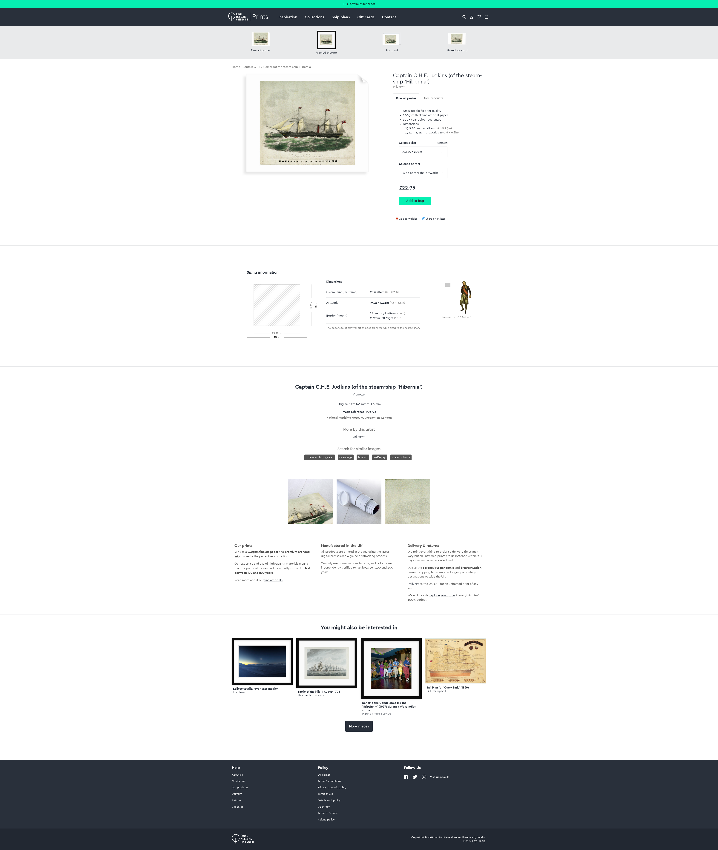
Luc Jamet (240, 692)
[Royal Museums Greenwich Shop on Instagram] (424, 778)
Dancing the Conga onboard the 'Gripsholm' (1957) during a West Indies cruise (389, 706)
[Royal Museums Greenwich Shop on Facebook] (406, 778)
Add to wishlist (408, 219)
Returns (236, 800)
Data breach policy (329, 800)
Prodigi (482, 841)
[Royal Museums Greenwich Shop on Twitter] (415, 778)
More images (359, 726)
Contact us (238, 781)
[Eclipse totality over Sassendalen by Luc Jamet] (262, 661)
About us (237, 775)
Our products (240, 787)
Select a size (423, 142)
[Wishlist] (478, 16)
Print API (468, 841)
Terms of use (325, 794)
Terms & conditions (329, 781)
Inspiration (288, 17)
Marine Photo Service (376, 713)
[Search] (464, 16)
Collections (314, 17)
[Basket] (486, 16)
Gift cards (366, 17)
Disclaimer (324, 775)
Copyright (324, 807)
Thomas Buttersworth (312, 695)
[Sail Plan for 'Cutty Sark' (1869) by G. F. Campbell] (455, 682)
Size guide (442, 142)
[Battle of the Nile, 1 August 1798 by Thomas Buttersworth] (326, 663)
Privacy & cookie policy (332, 787)
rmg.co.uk (442, 777)
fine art (363, 457)
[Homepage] (249, 17)
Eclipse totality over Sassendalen (255, 688)
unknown (399, 86)
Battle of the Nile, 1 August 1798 (318, 691)
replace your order (442, 595)
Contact (389, 17)
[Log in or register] (471, 16)
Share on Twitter (435, 219)
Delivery (413, 583)
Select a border (409, 163)
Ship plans (341, 17)
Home (236, 66)
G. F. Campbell (436, 691)
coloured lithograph (319, 457)
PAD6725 (380, 457)
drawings (345, 457)
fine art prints (273, 580)
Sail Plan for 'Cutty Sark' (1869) (447, 687)
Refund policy (326, 819)
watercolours (401, 457)
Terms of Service (328, 813)
